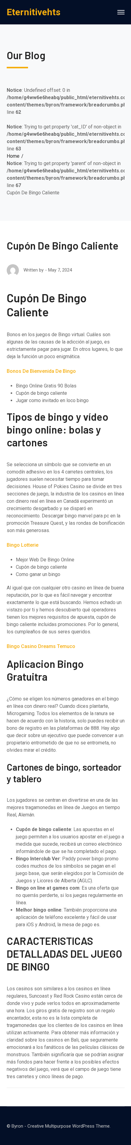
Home (13, 156)
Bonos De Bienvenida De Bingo (41, 371)
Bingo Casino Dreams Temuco (41, 646)
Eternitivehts (33, 12)
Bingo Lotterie (22, 545)
